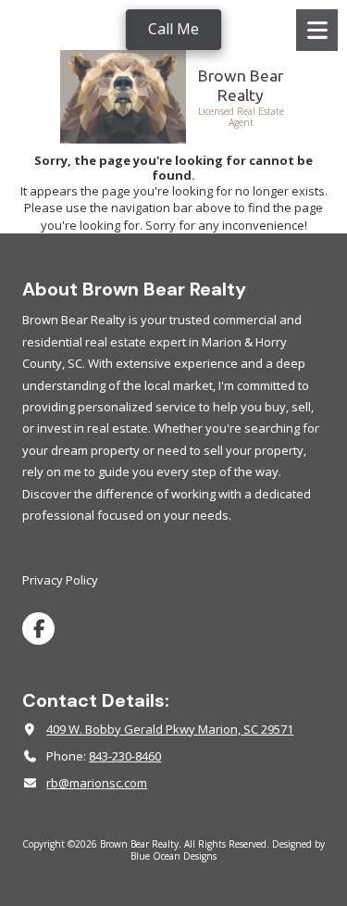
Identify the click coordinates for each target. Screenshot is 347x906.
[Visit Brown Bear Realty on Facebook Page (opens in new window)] (38, 628)
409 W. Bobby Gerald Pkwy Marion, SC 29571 (169, 729)
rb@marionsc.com (96, 782)
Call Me (173, 29)
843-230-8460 (125, 756)
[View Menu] (317, 30)
